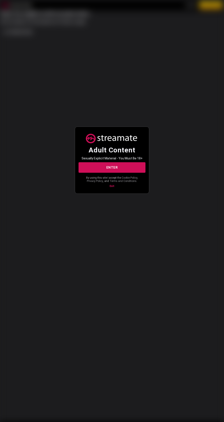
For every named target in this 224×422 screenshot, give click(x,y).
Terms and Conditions (123, 181)
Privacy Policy (95, 181)
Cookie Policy (129, 177)
